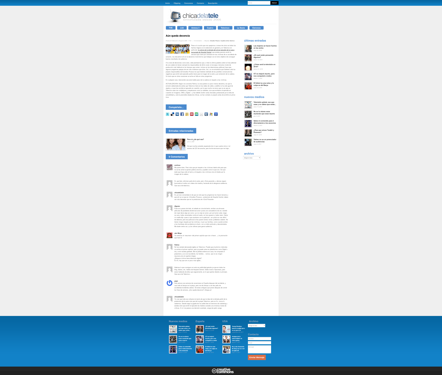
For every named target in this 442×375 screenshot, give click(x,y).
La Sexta (241, 27)
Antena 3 (195, 27)
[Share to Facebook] (182, 115)
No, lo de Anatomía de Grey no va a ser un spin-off (238, 349)
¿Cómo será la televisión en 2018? (264, 65)
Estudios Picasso (215, 41)
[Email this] (201, 115)
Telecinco (225, 27)
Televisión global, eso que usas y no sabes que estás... (265, 103)
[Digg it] (177, 115)
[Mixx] (192, 115)
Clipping (177, 3)
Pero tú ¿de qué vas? (195, 139)
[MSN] (211, 115)
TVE (171, 27)
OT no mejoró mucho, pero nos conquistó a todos (264, 75)
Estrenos (256, 27)
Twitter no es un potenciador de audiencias (265, 140)
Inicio (167, 3)
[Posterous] (187, 115)
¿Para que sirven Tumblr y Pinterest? (264, 131)
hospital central (225, 41)
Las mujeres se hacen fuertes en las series (265, 47)
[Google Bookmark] (216, 115)
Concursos (188, 3)
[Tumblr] (206, 115)
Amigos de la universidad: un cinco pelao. (237, 338)
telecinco (232, 41)
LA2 (182, 27)
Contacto (200, 3)
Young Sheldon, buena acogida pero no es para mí (238, 328)
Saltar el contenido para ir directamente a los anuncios (265, 122)
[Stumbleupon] (196, 115)
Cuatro (210, 27)
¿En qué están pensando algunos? (263, 56)
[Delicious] (172, 115)
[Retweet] (167, 115)
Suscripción (212, 3)
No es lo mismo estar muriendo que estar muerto (264, 112)
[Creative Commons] (223, 373)
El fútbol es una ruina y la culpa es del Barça (264, 84)
